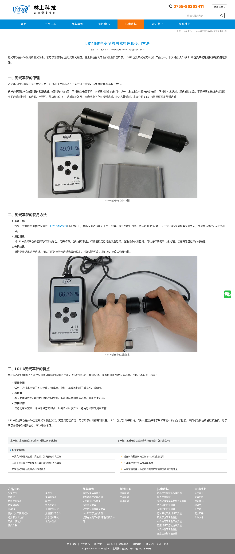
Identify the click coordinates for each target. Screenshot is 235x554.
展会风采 (199, 513)
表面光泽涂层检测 (92, 493)
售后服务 (111, 544)
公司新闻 (124, 493)
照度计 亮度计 (15, 521)
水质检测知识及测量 (167, 529)
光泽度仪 (12, 493)
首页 (24, 24)
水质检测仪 (50, 521)
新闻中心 (104, 24)
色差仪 (48, 493)
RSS (166, 544)
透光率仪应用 (89, 505)
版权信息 (98, 544)
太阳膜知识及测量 (166, 509)
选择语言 (219, 7)
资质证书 (199, 501)
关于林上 (199, 493)
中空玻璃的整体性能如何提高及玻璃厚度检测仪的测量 (151, 469)
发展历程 (199, 497)
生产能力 (199, 509)
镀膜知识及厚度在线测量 (169, 525)
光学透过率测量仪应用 (94, 509)
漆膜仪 (11, 497)
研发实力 (199, 505)
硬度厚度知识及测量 (167, 517)
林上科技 (71, 544)
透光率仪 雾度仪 (16, 517)
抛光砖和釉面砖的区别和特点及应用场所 (144, 456)
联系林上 (184, 24)
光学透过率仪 (52, 517)
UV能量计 (13, 509)
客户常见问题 (164, 497)
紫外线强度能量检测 (93, 497)
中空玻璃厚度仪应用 (93, 513)
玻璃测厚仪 (13, 505)
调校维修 (123, 544)
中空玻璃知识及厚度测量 (169, 521)
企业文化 (199, 517)
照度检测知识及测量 (167, 533)
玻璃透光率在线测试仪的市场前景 (29, 469)
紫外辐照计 (50, 505)
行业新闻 (124, 501)
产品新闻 (124, 497)
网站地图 (137, 544)
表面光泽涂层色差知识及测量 (171, 501)
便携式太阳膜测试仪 (18, 513)
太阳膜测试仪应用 (92, 501)
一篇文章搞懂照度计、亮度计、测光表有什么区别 (36, 456)
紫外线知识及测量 (166, 505)
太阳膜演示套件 (53, 513)
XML (159, 544)
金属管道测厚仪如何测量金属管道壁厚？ (39, 440)
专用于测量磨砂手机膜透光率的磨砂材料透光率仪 (36, 462)
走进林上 (157, 24)
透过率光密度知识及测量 (169, 513)
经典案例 (77, 24)
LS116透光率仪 (58, 226)
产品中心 (50, 24)
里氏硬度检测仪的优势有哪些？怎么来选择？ (148, 440)
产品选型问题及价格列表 (169, 493)
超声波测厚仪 (14, 501)
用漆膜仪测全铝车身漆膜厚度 (138, 462)
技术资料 (131, 24)
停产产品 (12, 525)
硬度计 (48, 501)
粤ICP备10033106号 (140, 548)
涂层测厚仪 (50, 497)
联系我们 (150, 544)
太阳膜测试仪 (52, 509)
